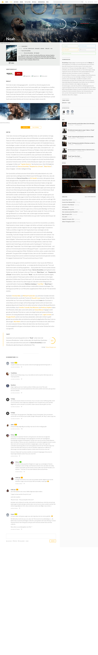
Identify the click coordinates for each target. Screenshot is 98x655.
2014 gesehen (65, 207)
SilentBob (13, 385)
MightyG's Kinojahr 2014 (68, 219)
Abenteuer (31, 48)
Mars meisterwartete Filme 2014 (69, 212)
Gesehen (66, 46)
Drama (42, 48)
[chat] (86, 2)
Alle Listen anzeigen (90, 196)
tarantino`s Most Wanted (68, 204)
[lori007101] (67, 111)
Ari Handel (36, 53)
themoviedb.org (7, 43)
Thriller (47, 48)
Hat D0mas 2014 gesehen (68, 209)
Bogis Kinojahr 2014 (67, 214)
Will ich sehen (84, 46)
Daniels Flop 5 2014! (67, 200)
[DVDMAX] (72, 111)
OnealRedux (14, 373)
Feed (47, 1)
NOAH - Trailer (67, 102)
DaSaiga (13, 398)
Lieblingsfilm (66, 49)
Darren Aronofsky (28, 53)
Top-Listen (27, 1)
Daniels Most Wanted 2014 (68, 202)
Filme (11, 1)
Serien (21, 1)
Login (95, 1)
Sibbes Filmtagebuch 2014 (68, 221)
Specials (34, 1)
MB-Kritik (25, 127)
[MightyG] (63, 111)
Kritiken (16, 1)
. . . (50, 1)
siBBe (12, 424)
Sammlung (83, 49)
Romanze (37, 48)
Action (25, 48)
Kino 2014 (64, 216)
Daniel (12, 362)
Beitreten (90, 1)
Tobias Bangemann (51, 347)
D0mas (12, 435)
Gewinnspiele (41, 1)
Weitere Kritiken (65, 107)
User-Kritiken (35, 127)
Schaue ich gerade (67, 53)
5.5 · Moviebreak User (85, 22)
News (6, 1)
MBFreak (17, 477)
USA (51, 48)
